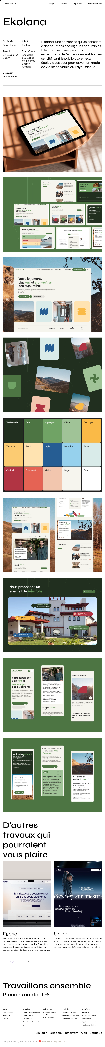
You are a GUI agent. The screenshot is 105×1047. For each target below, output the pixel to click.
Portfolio (86, 1009)
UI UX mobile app (49, 1017)
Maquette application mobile (50, 1013)
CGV (64, 1041)
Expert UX (6, 1015)
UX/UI (5, 1009)
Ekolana (31, 962)
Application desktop (89, 1025)
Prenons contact (23, 995)
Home (5, 962)
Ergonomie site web (69, 1019)
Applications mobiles (89, 1022)
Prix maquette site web (70, 1015)
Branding (26, 1009)
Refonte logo (27, 1019)
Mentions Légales (51, 1041)
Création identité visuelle (31, 1012)
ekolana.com (10, 76)
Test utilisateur (8, 1012)
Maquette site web (69, 1012)
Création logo (28, 1015)
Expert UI (6, 1019)
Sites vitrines (21, 962)
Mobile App (47, 1009)
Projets (12, 962)
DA (24, 1025)
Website (66, 1009)
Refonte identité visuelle (31, 1022)
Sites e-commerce (89, 1015)
